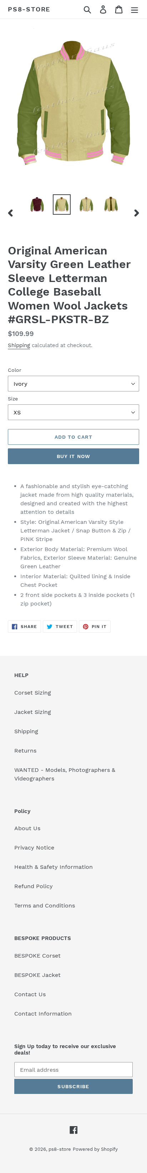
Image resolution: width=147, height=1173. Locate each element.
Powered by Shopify (95, 1149)
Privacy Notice (34, 847)
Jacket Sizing (32, 712)
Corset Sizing (32, 692)
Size (13, 398)
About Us (27, 828)
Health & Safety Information (53, 866)
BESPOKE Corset (37, 955)
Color (14, 370)
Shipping (19, 345)
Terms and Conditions (44, 905)
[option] (37, 204)
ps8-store (29, 9)
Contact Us (30, 994)
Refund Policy (33, 886)
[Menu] (134, 9)
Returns (25, 750)
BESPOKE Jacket (37, 975)
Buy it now (73, 456)
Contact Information (43, 1013)
